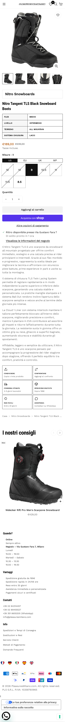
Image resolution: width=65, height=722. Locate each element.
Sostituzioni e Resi (12, 635)
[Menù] (4, 4)
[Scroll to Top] (60, 706)
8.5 (19, 181)
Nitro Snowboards (20, 94)
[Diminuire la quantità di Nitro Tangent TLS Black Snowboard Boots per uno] (5, 199)
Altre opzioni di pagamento (32, 225)
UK (40, 160)
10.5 (43, 169)
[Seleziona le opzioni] (60, 501)
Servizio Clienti (11, 640)
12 (7, 169)
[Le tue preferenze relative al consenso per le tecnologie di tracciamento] (60, 717)
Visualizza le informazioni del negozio (28, 240)
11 (56, 169)
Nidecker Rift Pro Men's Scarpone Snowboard (33, 510)
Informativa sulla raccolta (18, 707)
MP (55, 160)
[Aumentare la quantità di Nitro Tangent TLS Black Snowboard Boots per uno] (18, 199)
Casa (4, 416)
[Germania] (9, 663)
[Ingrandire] (56, 66)
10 (19, 169)
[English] (31, 663)
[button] (56, 4)
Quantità (7, 192)
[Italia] (17, 663)
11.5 (7, 181)
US (9, 160)
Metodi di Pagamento (14, 645)
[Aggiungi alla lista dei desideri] (58, 15)
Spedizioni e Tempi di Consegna (19, 630)
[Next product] (60, 433)
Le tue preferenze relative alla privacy (34, 702)
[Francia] (2, 663)
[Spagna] (24, 663)
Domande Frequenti (13, 649)
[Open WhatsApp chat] (6, 716)
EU (25, 160)
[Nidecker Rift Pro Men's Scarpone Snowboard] (32, 473)
